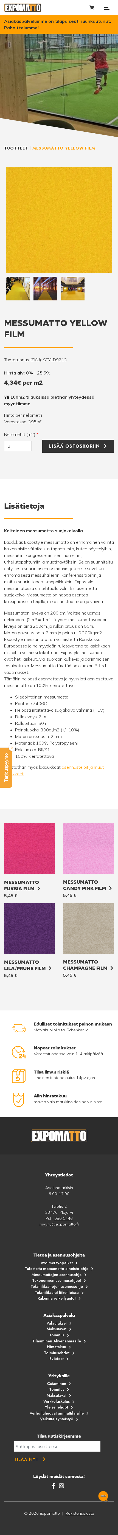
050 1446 (63, 1218)
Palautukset (57, 1323)
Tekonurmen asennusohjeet (56, 1280)
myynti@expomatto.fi (59, 1224)
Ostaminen (56, 1383)
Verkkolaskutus (56, 1401)
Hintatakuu (56, 1347)
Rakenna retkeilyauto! (57, 1298)
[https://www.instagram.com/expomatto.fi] (61, 1485)
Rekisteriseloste (80, 1513)
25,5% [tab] (43, 373)
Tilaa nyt (26, 1459)
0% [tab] (29, 373)
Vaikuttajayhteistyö (56, 1419)
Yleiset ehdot (56, 1407)
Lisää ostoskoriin (74, 446)
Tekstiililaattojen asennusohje (56, 1286)
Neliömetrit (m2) (21, 434)
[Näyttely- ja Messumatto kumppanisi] (22, 7)
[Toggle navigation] (107, 7)
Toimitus (56, 1335)
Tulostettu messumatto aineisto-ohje (56, 1268)
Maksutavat (56, 1329)
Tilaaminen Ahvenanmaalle (56, 1341)
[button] (6, 768)
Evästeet (56, 1358)
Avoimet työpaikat (57, 1263)
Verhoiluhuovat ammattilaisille (57, 1413)
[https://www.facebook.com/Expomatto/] (54, 1485)
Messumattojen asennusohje (57, 1274)
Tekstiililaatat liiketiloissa (57, 1292)
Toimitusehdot (56, 1353)
